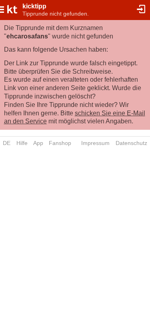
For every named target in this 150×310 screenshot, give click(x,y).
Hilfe (22, 143)
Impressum (95, 143)
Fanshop (60, 143)
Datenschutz (131, 143)
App (38, 143)
